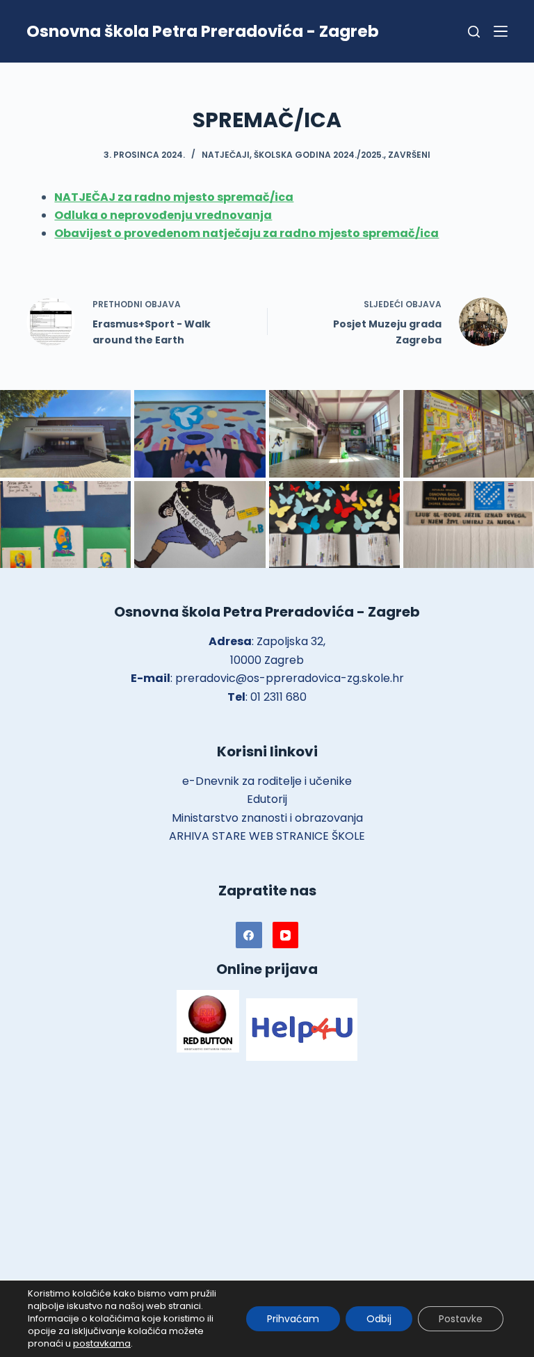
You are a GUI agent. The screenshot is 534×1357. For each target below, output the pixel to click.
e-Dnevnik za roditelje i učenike (267, 781)
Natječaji (226, 155)
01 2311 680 (278, 697)
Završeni (409, 155)
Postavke (461, 1319)
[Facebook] (249, 935)
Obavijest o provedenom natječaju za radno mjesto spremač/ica (246, 233)
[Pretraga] (474, 32)
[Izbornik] (501, 31)
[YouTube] (286, 935)
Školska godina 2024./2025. (319, 155)
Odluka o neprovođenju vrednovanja (163, 215)
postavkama (102, 1344)
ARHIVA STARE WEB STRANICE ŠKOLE (267, 836)
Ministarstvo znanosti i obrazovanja (267, 818)
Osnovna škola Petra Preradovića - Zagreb (202, 31)
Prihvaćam (293, 1319)
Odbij (378, 1319)
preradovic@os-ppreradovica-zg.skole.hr (289, 678)
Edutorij (267, 799)
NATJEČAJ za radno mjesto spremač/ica (173, 197)
